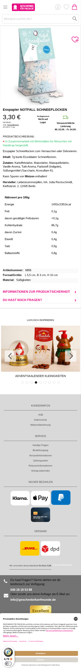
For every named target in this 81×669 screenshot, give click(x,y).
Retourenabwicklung (62, 565)
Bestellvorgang (40, 450)
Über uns (58, 8)
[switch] (8, 663)
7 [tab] (49, 382)
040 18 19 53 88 (21, 589)
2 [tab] (27, 382)
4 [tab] (36, 382)
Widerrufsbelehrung (40, 425)
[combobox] (40, 19)
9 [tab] (58, 382)
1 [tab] (22, 382)
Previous (10, 356)
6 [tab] (45, 382)
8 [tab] (54, 382)
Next (70, 356)
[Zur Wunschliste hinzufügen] (75, 39)
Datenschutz (40, 420)
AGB (40, 414)
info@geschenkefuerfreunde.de (33, 599)
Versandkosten (13, 125)
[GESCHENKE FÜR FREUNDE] (23, 7)
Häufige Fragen (41, 445)
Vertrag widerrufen (40, 471)
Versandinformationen (40, 455)
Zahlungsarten (40, 460)
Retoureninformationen (40, 465)
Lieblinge (66, 8)
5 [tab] (40, 382)
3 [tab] (31, 382)
